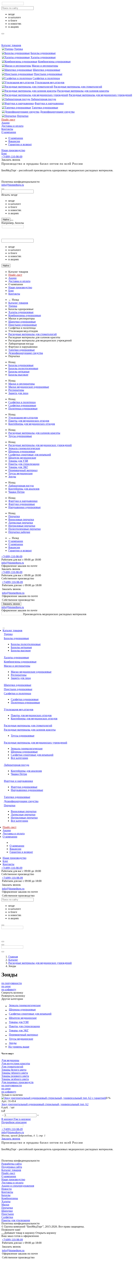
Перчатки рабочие (19, 532)
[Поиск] (11, 220)
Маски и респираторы (45, 65)
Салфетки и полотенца (46, 78)
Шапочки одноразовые (46, 69)
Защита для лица (18, 393)
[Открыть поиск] (2, 951)
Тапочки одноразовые (45, 107)
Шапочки (7, 1210)
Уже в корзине (22, 1119)
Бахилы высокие (18, 374)
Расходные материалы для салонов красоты (83, 90)
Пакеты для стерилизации (23, 463)
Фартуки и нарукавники (49, 103)
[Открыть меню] (2, 941)
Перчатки (22, 115)
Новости (6, 1188)
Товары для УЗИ (18, 460)
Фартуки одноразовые (21, 504)
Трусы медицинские (20, 473)
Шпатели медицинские (22, 457)
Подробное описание (14, 1122)
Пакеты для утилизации (15, 1220)
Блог (4, 153)
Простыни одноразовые (48, 74)
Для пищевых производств (17, 1082)
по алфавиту (8, 989)
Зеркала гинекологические (24, 448)
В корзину (7, 1119)
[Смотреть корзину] (2, 1233)
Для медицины (10, 1060)
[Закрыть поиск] (2, 188)
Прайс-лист (8, 119)
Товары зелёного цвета (15, 1079)
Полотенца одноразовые (23, 408)
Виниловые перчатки (21, 519)
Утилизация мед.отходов (49, 82)
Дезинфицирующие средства (57, 111)
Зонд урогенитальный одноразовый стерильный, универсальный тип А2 (44, 1104)
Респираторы (16, 390)
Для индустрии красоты (15, 1063)
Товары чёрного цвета (14, 1072)
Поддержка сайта (11, 1166)
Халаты (5, 1201)
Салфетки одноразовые (22, 405)
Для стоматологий (12, 1066)
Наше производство (13, 150)
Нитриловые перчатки (21, 525)
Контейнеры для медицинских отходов (31, 423)
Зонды (12, 476)
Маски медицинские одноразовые (28, 386)
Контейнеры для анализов (23, 488)
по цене (6, 986)
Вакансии (14, 141)
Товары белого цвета (13, 1069)
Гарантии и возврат (20, 144)
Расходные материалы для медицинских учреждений (100, 95)
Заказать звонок (11, 604)
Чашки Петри (16, 491)
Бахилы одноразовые (43, 53)
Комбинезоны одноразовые (54, 61)
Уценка (18, 48)
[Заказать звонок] (2, 944)
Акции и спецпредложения (17, 1185)
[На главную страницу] (12, 614)
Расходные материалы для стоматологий (78, 86)
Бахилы (5, 1195)
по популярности (11, 983)
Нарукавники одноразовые (24, 507)
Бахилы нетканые (18, 371)
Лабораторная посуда (43, 99)
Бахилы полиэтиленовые (23, 368)
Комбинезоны (9, 1198)
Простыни (7, 1213)
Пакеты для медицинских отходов (28, 420)
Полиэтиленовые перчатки (24, 528)
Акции (5, 122)
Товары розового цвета (15, 1076)
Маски (5, 1204)
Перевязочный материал (23, 470)
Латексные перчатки (20, 522)
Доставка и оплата (12, 125)
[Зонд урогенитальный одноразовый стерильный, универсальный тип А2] (53, 1097)
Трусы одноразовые (20, 436)
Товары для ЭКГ (18, 467)
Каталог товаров (11, 45)
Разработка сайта (11, 1163)
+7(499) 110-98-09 (11, 156)
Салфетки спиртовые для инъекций (29, 454)
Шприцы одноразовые (21, 451)
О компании (8, 132)
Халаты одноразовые (43, 57)
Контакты (7, 129)
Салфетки (7, 1217)
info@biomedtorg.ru (12, 184)
